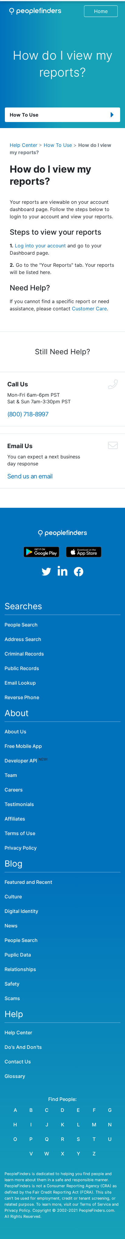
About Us (15, 732)
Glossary (15, 1076)
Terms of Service (95, 1204)
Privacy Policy (21, 848)
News (11, 926)
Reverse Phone (22, 697)
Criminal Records (24, 654)
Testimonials (19, 804)
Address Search (23, 639)
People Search (21, 625)
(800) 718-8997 (27, 414)
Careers (14, 790)
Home (101, 11)
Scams (12, 998)
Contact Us (18, 1062)
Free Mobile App (23, 746)
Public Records (22, 668)
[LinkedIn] (62, 571)
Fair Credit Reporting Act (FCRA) (62, 1192)
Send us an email (29, 476)
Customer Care (89, 309)
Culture (13, 897)
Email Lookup (20, 683)
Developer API (21, 761)
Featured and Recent (28, 882)
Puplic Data (18, 955)
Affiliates (15, 819)
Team (11, 775)
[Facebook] (78, 572)
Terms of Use (20, 833)
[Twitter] (46, 572)
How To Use (58, 145)
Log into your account (40, 246)
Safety (12, 984)
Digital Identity (21, 911)
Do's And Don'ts (23, 1047)
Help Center (23, 145)
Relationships (20, 969)
